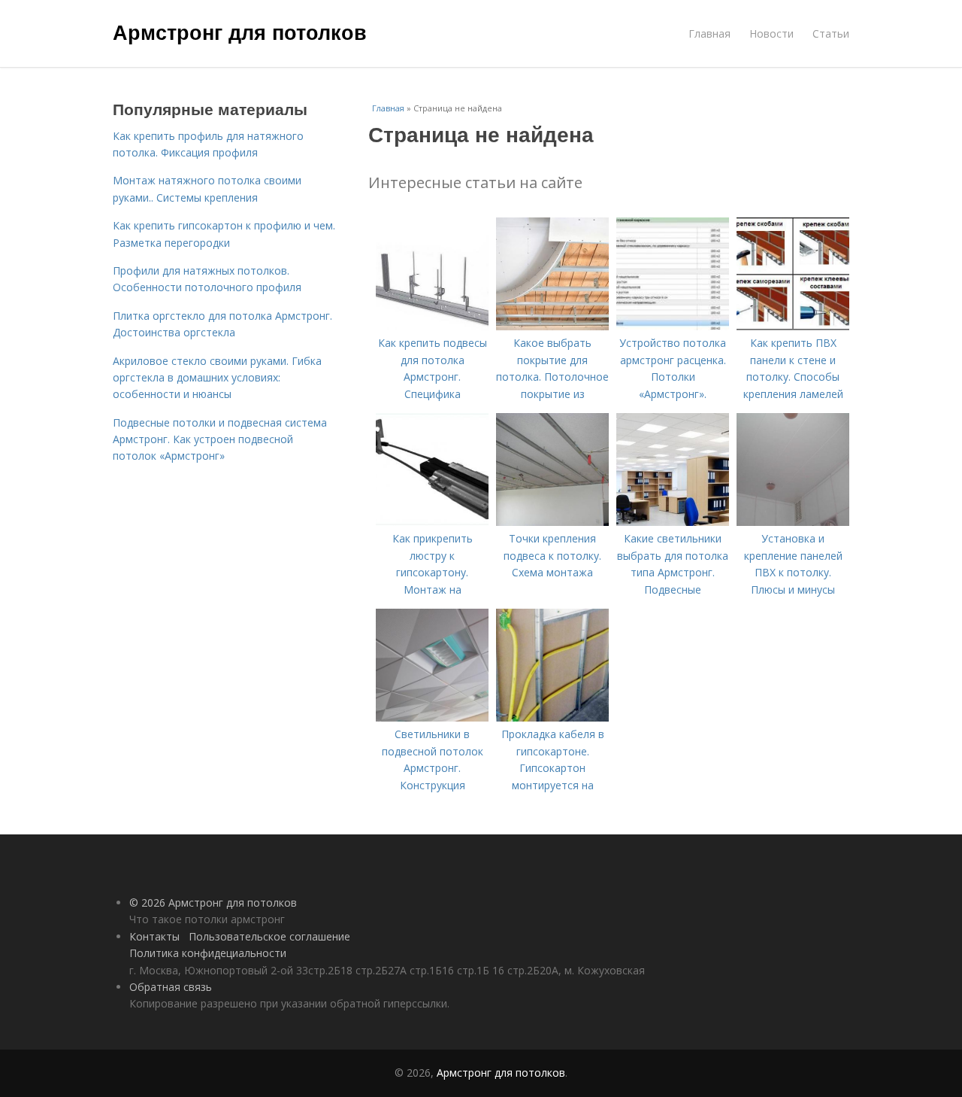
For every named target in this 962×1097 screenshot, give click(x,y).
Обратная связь (170, 987)
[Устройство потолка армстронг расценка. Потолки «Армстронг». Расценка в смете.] (672, 326)
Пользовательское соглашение (269, 936)
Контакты (154, 936)
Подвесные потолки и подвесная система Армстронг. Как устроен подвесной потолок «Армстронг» (220, 439)
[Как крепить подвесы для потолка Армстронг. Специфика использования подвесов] (432, 326)
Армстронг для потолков (240, 31)
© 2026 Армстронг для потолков (213, 902)
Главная (709, 33)
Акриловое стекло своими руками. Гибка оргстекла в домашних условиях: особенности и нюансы (217, 378)
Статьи (830, 33)
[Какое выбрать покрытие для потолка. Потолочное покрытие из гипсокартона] (552, 326)
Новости (771, 33)
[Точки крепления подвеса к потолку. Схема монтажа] (552, 522)
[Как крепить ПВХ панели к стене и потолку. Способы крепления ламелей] (793, 326)
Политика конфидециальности (207, 953)
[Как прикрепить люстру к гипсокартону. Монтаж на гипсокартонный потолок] (432, 522)
